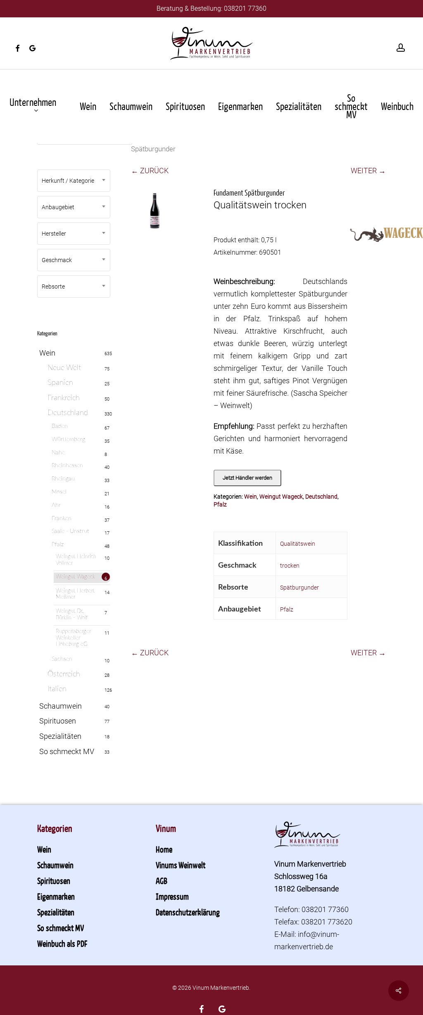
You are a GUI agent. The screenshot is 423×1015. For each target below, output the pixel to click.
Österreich (64, 674)
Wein (47, 353)
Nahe (58, 453)
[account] (401, 47)
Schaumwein (60, 706)
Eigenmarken (56, 896)
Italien (57, 689)
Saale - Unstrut (70, 531)
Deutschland (68, 413)
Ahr (56, 505)
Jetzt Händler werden (247, 478)
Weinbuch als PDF (62, 943)
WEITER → (368, 170)
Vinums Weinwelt (180, 865)
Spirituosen (57, 720)
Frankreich (64, 398)
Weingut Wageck (75, 577)
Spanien (60, 383)
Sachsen (62, 659)
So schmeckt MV (66, 751)
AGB (161, 880)
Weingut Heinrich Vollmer (76, 560)
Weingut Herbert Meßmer (75, 594)
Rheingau (63, 479)
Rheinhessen (67, 465)
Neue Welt (64, 368)
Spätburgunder (299, 587)
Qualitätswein (297, 543)
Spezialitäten (60, 736)
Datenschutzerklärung (188, 912)
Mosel (59, 492)
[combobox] (73, 181)
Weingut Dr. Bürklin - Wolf (72, 615)
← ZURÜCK (150, 170)
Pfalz (58, 544)
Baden (60, 426)
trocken (289, 565)
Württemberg (68, 439)
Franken (61, 518)
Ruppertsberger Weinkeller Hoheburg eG (73, 638)
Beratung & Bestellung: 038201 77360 (211, 8)
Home (164, 849)
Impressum (172, 896)
